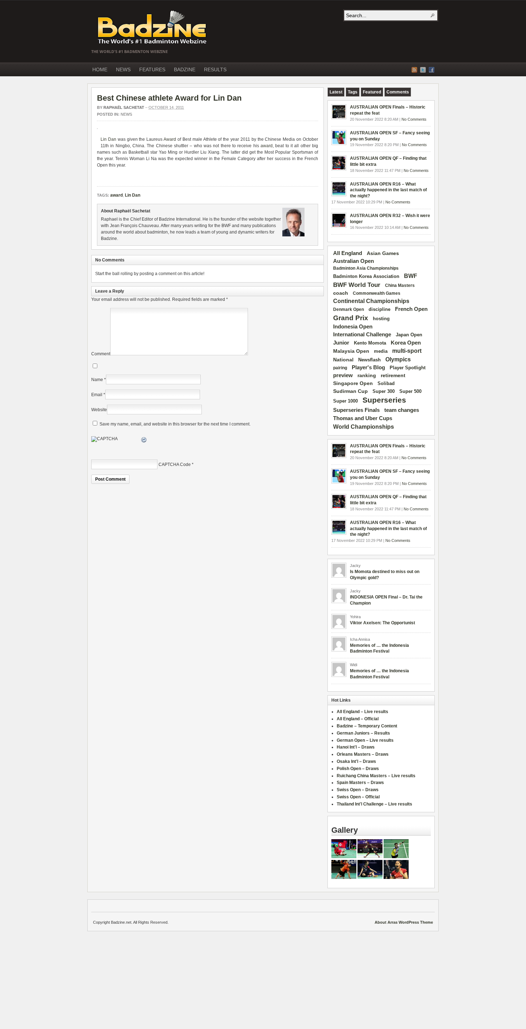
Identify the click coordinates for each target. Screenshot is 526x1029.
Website (99, 409)
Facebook (431, 70)
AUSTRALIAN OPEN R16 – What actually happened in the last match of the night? (388, 190)
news (126, 114)
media (381, 351)
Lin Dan (108, 139)
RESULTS (215, 69)
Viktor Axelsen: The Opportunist (382, 622)
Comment (100, 353)
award (266, 145)
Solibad (386, 383)
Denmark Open (348, 309)
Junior (341, 343)
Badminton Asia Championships (366, 268)
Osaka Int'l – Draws (356, 761)
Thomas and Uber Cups (362, 418)
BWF (410, 276)
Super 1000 (345, 401)
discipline (379, 309)
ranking (366, 375)
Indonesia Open (352, 327)
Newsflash (369, 359)
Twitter (423, 70)
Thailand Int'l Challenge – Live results (374, 804)
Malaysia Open (351, 351)
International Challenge (362, 334)
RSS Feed (414, 70)
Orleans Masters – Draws (363, 754)
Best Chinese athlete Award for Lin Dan (169, 97)
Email (96, 394)
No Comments (414, 119)
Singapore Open (353, 383)
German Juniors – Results (363, 733)
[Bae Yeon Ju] (370, 877)
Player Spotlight (407, 367)
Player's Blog (368, 367)
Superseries (384, 400)
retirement (393, 375)
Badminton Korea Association (366, 276)
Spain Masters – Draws (360, 782)
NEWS (123, 69)
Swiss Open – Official (358, 796)
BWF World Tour (356, 285)
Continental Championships (371, 301)
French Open (411, 309)
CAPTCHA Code (175, 464)
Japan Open (409, 334)
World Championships (363, 426)
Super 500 (410, 391)
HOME (99, 69)
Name (97, 379)
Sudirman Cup (350, 391)
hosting (381, 318)
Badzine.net (152, 27)
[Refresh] (144, 440)
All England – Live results (362, 711)
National (343, 359)
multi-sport (407, 351)
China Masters (400, 285)
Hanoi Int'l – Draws (356, 747)
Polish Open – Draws (358, 768)
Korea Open (406, 343)
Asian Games (383, 253)
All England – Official (358, 718)
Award (170, 139)
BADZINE (184, 69)
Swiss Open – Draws (358, 789)
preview (343, 375)
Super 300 (383, 391)
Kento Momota (370, 343)
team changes (401, 410)
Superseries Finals (356, 410)
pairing (340, 367)
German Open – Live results (365, 740)
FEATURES (152, 69)
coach (340, 293)
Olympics (398, 359)
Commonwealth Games (376, 293)
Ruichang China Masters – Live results (376, 775)
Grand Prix (350, 318)
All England (347, 253)
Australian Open (353, 261)
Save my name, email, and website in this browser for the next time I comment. (174, 424)
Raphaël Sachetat (123, 107)
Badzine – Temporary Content (367, 726)
